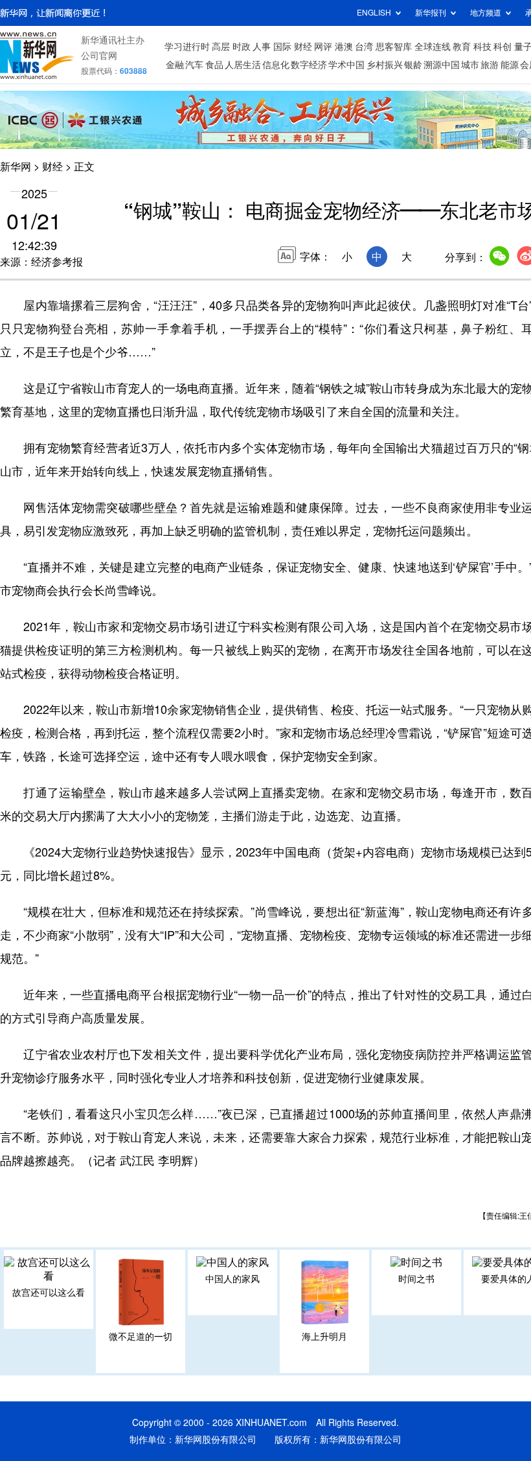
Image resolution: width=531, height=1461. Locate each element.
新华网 (15, 166)
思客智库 (394, 46)
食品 (214, 64)
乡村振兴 (385, 64)
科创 (502, 46)
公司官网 (99, 55)
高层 (221, 46)
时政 (241, 46)
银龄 (413, 64)
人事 (262, 46)
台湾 (364, 46)
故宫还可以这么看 (48, 1292)
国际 (282, 46)
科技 (482, 46)
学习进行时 (187, 46)
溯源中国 (442, 64)
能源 (510, 64)
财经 (303, 46)
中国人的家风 (232, 1278)
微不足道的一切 (140, 1336)
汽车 (194, 64)
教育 (462, 46)
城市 (470, 64)
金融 (175, 64)
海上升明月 (324, 1336)
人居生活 (243, 64)
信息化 (275, 64)
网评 (323, 46)
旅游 (489, 64)
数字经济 (309, 64)
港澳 (344, 46)
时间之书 (416, 1278)
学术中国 (346, 64)
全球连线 (432, 46)
